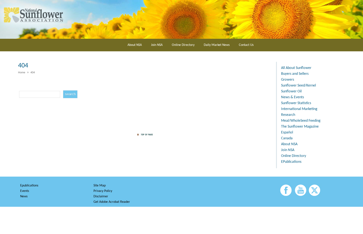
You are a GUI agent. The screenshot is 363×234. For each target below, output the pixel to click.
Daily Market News (217, 45)
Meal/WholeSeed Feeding (300, 121)
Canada (287, 138)
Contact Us (246, 45)
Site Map (99, 185)
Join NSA (157, 45)
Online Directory (183, 45)
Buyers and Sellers (295, 74)
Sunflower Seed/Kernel (298, 86)
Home (21, 72)
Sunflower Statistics (296, 103)
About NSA (135, 45)
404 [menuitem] (32, 72)
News (24, 196)
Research (288, 115)
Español (287, 132)
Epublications (29, 185)
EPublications (291, 162)
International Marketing (299, 109)
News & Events (292, 97)
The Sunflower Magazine (300, 127)
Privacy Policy (102, 191)
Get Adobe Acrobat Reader (111, 202)
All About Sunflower (296, 68)
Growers (287, 80)
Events (24, 191)
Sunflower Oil (291, 91)
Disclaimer (100, 196)
